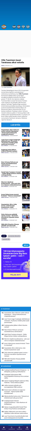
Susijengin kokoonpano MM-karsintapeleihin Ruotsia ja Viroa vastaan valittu (16, 376)
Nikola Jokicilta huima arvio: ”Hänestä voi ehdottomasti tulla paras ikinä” (16, 397)
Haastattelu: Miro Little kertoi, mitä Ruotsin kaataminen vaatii (9, 205)
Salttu (2, 65)
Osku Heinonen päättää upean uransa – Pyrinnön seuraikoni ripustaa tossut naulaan (10, 216)
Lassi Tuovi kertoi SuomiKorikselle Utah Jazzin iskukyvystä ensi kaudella (16, 417)
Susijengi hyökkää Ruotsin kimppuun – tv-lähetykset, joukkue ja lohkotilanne (16, 371)
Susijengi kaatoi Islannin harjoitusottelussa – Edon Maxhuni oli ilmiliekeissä (15, 402)
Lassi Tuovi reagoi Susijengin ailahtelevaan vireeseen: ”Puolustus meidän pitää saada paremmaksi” (10, 142)
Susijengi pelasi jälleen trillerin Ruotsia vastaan (9, 150)
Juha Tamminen (8, 87)
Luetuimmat (7, 366)
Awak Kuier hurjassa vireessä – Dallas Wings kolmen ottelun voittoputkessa (11, 173)
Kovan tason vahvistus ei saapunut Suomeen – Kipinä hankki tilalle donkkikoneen (14, 391)
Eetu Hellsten (4, 145)
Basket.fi (9, 120)
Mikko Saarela (5, 152)
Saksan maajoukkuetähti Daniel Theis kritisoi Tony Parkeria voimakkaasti (15, 408)
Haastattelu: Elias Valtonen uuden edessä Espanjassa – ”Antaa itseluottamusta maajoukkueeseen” (10, 132)
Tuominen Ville (6, 239)
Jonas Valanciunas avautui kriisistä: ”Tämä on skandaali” (11, 195)
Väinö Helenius (5, 135)
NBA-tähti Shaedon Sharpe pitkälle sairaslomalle (10, 225)
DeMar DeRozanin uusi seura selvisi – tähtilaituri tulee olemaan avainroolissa (16, 412)
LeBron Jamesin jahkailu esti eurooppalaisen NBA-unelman (13, 386)
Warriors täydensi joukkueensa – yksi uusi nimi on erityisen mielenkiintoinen (11, 183)
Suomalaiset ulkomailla (14, 236)
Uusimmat (6, 309)
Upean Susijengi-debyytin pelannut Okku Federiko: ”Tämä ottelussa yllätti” (16, 381)
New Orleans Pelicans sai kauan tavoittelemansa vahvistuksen (9, 163)
